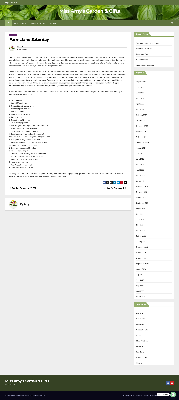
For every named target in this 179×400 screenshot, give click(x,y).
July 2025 (140, 153)
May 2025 (140, 164)
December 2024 (142, 186)
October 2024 (141, 197)
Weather (139, 363)
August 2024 (141, 208)
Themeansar (41, 395)
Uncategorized (141, 357)
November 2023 (142, 253)
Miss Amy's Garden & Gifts (89, 11)
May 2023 (140, 286)
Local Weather (38, 23)
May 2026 (140, 98)
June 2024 (140, 219)
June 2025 (140, 159)
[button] (172, 23)
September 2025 (142, 142)
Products (139, 346)
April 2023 (140, 291)
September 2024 (142, 203)
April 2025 (140, 170)
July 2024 (140, 214)
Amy (21, 46)
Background (140, 319)
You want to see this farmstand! (148, 43)
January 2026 (141, 120)
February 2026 (141, 115)
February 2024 (141, 236)
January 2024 (141, 242)
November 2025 (142, 131)
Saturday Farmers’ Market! (146, 65)
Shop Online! (20, 23)
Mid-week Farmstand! (144, 49)
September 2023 (142, 264)
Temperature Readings (150, 395)
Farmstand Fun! (142, 54)
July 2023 (140, 275)
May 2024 (140, 225)
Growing (139, 335)
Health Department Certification (132, 395)
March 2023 (140, 297)
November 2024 (142, 192)
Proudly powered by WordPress (14, 395)
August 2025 (141, 148)
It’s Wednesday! (142, 60)
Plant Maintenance (143, 341)
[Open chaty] (173, 394)
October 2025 (141, 137)
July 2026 (140, 87)
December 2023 (142, 247)
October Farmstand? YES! (23, 188)
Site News (140, 352)
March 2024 (140, 230)
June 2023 (140, 280)
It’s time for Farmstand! (114, 188)
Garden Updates (142, 330)
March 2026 (140, 109)
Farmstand (13, 35)
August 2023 (141, 269)
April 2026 (140, 104)
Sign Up (53, 23)
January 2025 (141, 181)
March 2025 (140, 175)
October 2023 (141, 258)
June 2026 (140, 93)
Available (139, 313)
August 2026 (141, 82)
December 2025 (142, 126)
